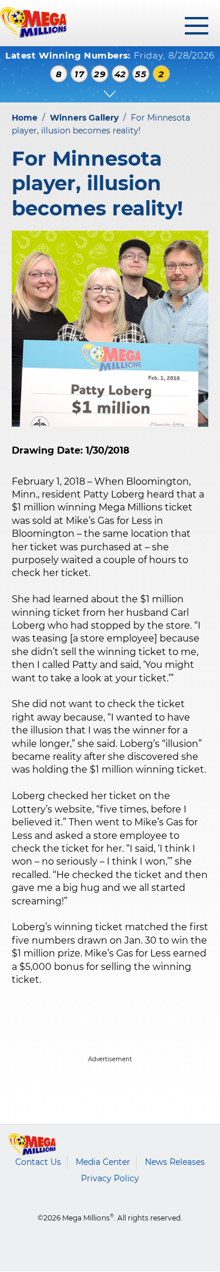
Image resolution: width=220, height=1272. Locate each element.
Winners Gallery (84, 117)
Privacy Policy (110, 1178)
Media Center (103, 1162)
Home (25, 117)
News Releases (175, 1162)
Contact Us (38, 1162)
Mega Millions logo (32, 1144)
